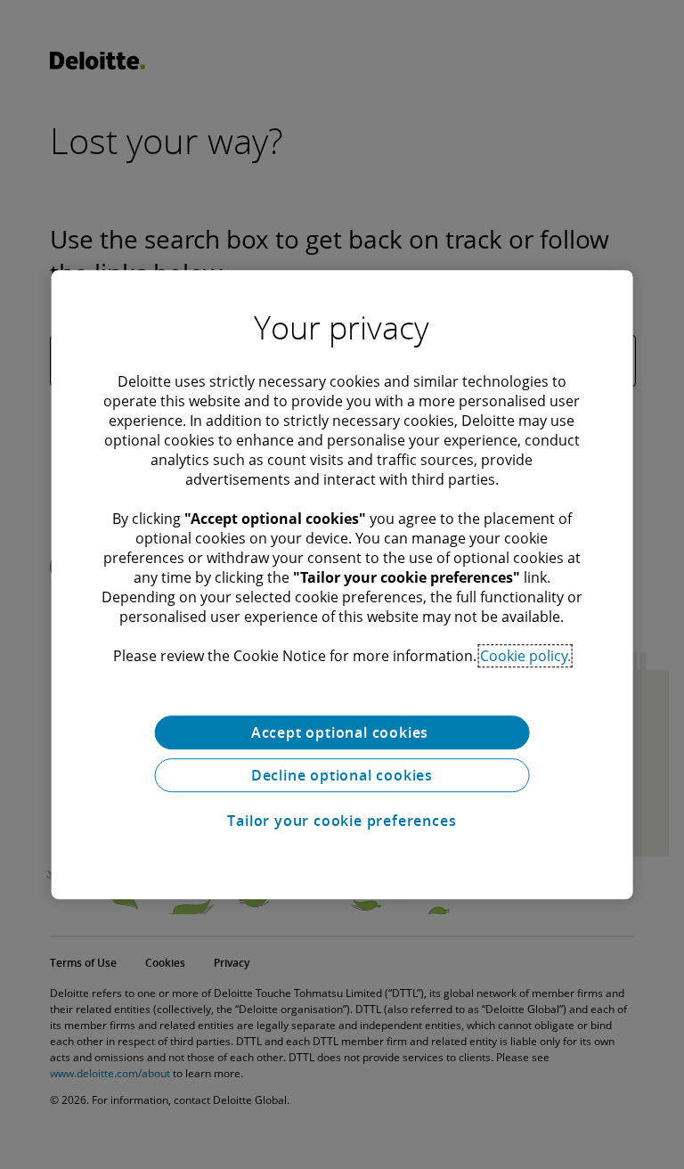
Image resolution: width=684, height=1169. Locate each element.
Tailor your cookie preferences (341, 820)
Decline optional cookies (342, 775)
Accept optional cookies (342, 732)
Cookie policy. (525, 656)
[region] (342, 584)
